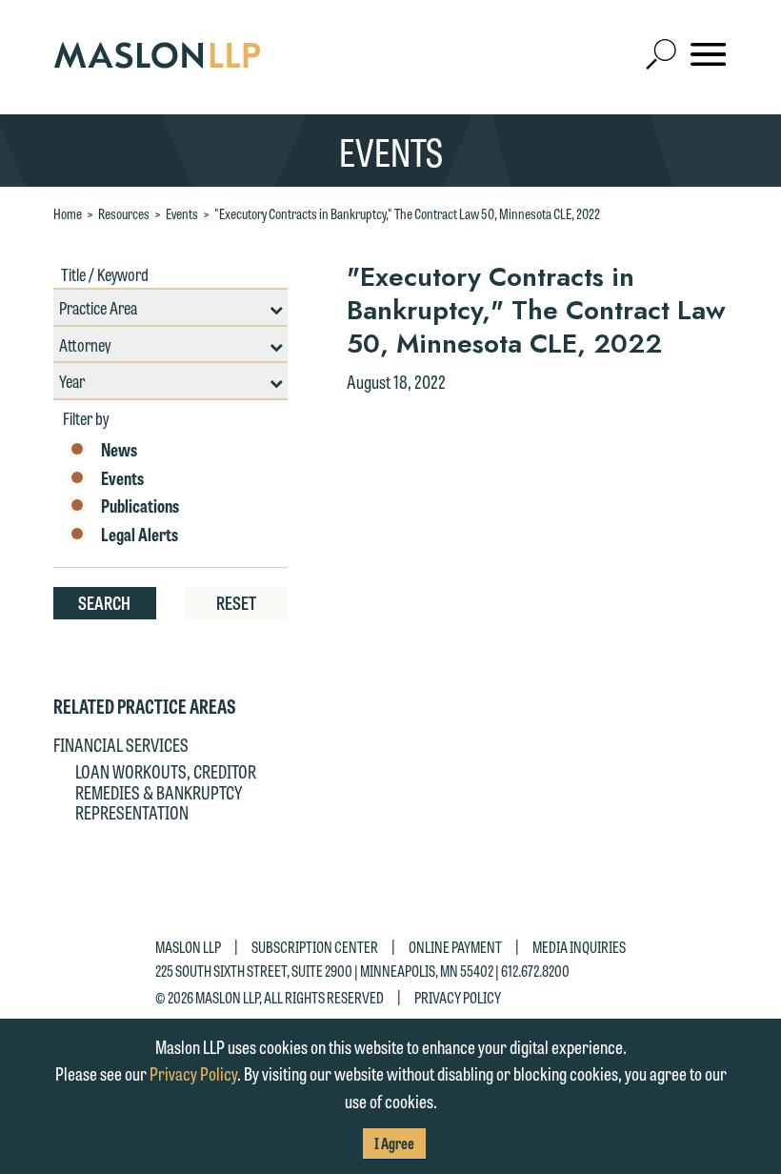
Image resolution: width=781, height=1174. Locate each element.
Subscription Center (314, 947)
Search (104, 602)
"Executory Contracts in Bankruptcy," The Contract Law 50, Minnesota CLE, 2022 (407, 213)
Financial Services (121, 744)
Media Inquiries (579, 947)
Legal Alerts (139, 534)
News (119, 449)
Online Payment (455, 947)
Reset (236, 602)
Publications (140, 506)
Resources (124, 213)
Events (182, 213)
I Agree (394, 1143)
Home (67, 213)
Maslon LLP (188, 947)
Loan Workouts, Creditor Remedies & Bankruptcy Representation (165, 792)
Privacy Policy (457, 997)
